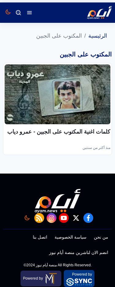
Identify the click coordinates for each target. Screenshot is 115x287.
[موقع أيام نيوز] (93, 12)
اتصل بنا (40, 237)
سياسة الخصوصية (70, 237)
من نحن (101, 237)
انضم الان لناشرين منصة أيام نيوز (78, 252)
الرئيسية (97, 36)
